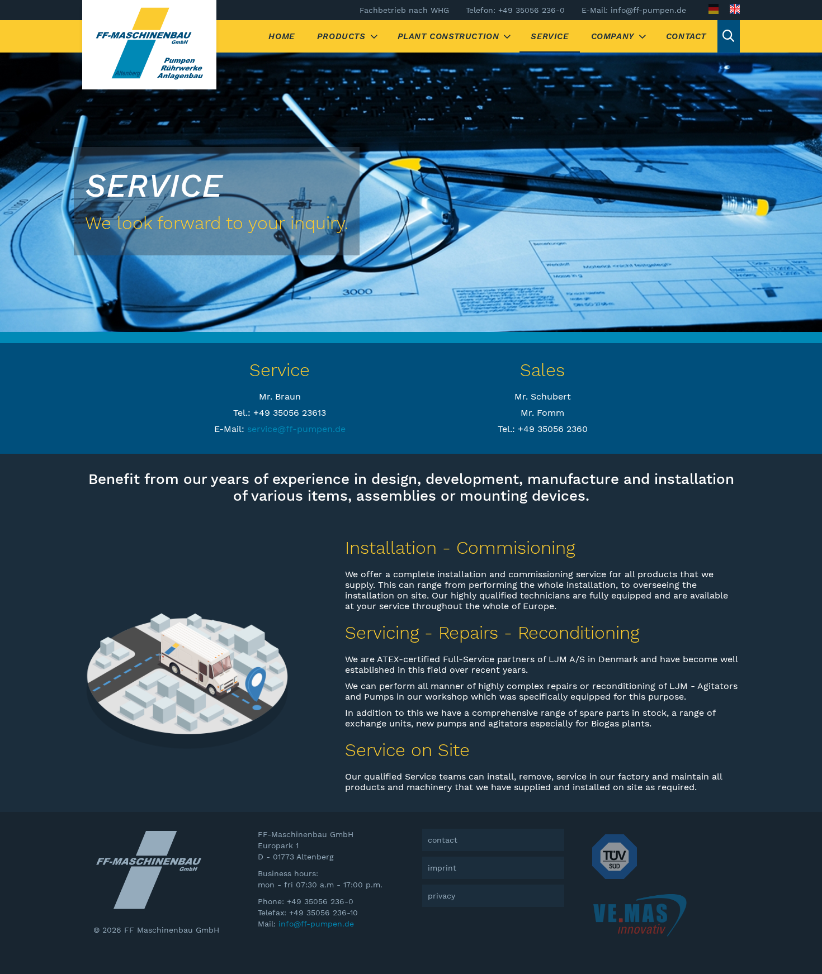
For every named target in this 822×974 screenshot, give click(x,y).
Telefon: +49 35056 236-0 (515, 10)
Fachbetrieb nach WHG (404, 10)
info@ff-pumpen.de (316, 923)
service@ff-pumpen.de (296, 429)
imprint (442, 867)
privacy (441, 895)
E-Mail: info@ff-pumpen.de (634, 10)
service (549, 36)
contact (686, 36)
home (281, 36)
